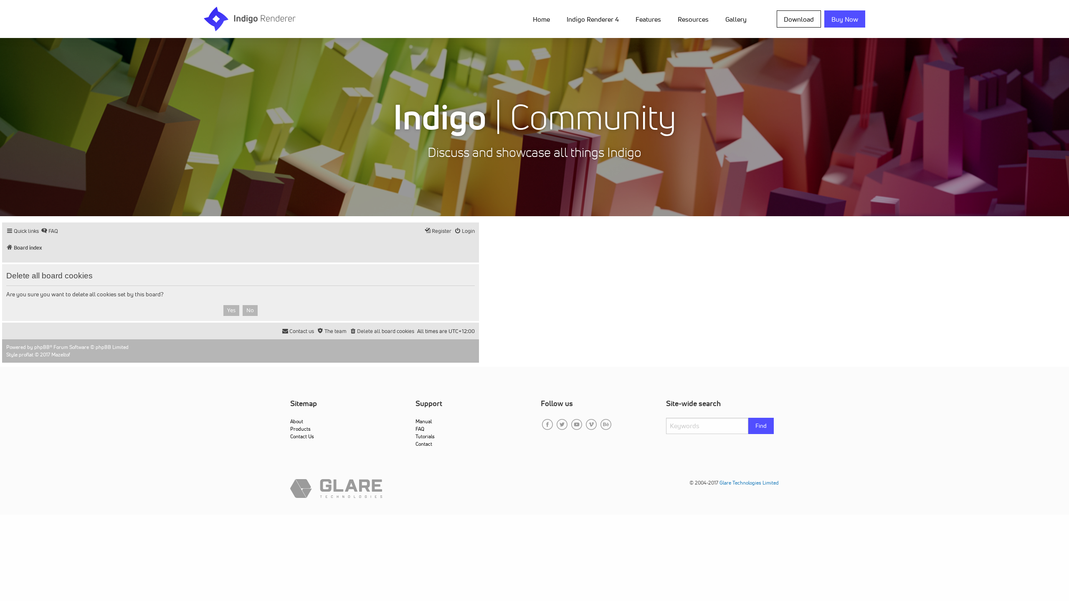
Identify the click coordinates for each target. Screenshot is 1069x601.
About (296, 421)
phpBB (42, 347)
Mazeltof (60, 354)
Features (648, 19)
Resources (693, 19)
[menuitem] (543, 19)
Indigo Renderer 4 (593, 19)
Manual (423, 421)
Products (300, 428)
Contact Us (302, 436)
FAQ (419, 428)
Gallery (736, 19)
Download (799, 19)
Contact (423, 443)
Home (541, 19)
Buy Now (844, 19)
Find (761, 425)
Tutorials (425, 436)
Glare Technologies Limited (749, 482)
